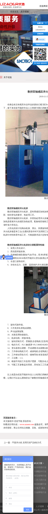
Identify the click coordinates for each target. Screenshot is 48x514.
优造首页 (14, 12)
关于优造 (25, 12)
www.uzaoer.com (27, 424)
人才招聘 (40, 506)
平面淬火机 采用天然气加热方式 (26, 442)
